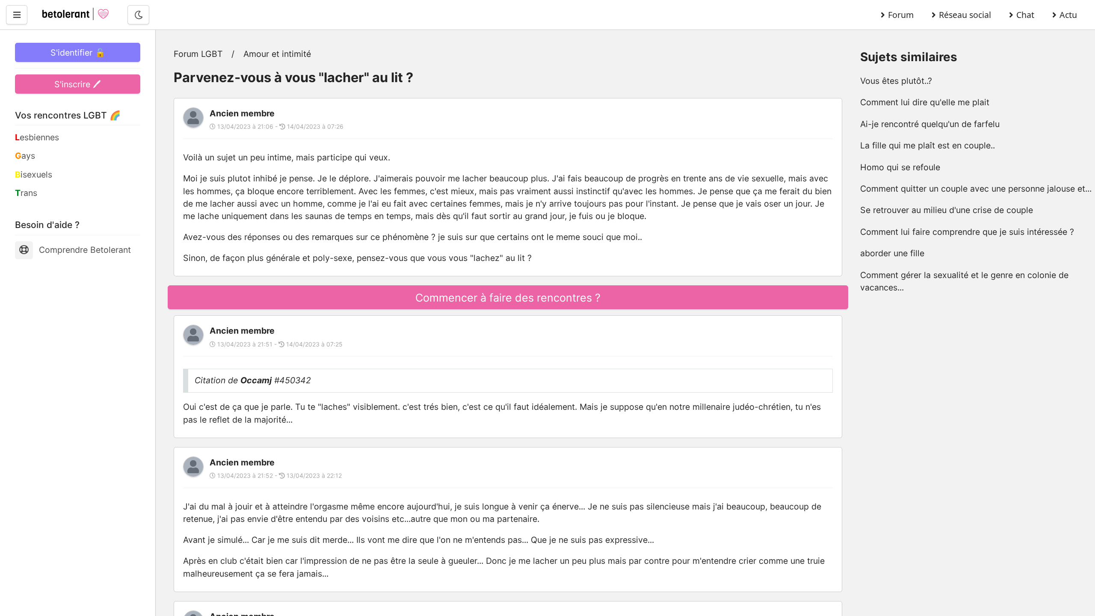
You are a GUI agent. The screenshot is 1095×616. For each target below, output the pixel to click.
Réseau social (965, 15)
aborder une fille (892, 253)
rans (26, 193)
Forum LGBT (198, 54)
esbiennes (37, 137)
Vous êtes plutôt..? (896, 81)
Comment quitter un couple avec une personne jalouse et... (976, 189)
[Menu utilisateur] (16, 14)
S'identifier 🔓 (77, 52)
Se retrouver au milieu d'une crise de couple (946, 210)
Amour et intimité (277, 54)
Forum (901, 15)
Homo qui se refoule (900, 167)
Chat (1025, 15)
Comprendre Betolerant (85, 250)
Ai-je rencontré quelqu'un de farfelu (930, 124)
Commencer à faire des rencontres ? (508, 297)
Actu (1068, 15)
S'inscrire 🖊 (77, 84)
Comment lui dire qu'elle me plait (924, 102)
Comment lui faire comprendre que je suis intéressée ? (967, 232)
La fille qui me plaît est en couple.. (927, 145)
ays (25, 156)
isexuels (33, 174)
